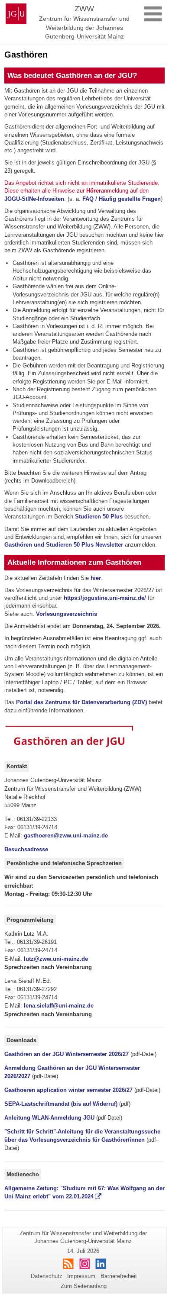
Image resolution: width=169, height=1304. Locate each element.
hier (96, 578)
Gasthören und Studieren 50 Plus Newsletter (63, 544)
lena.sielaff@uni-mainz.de (59, 1005)
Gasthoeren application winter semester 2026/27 (68, 1090)
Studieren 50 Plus (99, 516)
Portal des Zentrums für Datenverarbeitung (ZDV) (81, 702)
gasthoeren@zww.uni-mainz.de (66, 835)
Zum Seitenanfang (84, 1286)
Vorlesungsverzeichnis (66, 614)
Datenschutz (46, 1276)
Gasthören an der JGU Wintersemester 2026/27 (66, 1054)
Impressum (81, 1276)
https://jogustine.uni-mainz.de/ (105, 598)
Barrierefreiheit (119, 1276)
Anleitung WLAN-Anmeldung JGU (49, 1117)
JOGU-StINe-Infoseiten (34, 199)
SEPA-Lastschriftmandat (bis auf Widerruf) (60, 1104)
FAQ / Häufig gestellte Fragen (121, 199)
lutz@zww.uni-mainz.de (56, 959)
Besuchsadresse (26, 849)
